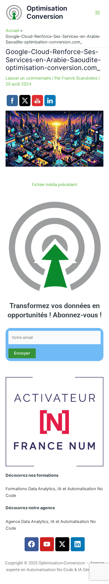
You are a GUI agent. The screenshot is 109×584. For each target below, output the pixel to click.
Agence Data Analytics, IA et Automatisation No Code (51, 525)
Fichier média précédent (54, 185)
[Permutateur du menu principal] (97, 12)
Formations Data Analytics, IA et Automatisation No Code (54, 492)
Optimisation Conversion (47, 12)
